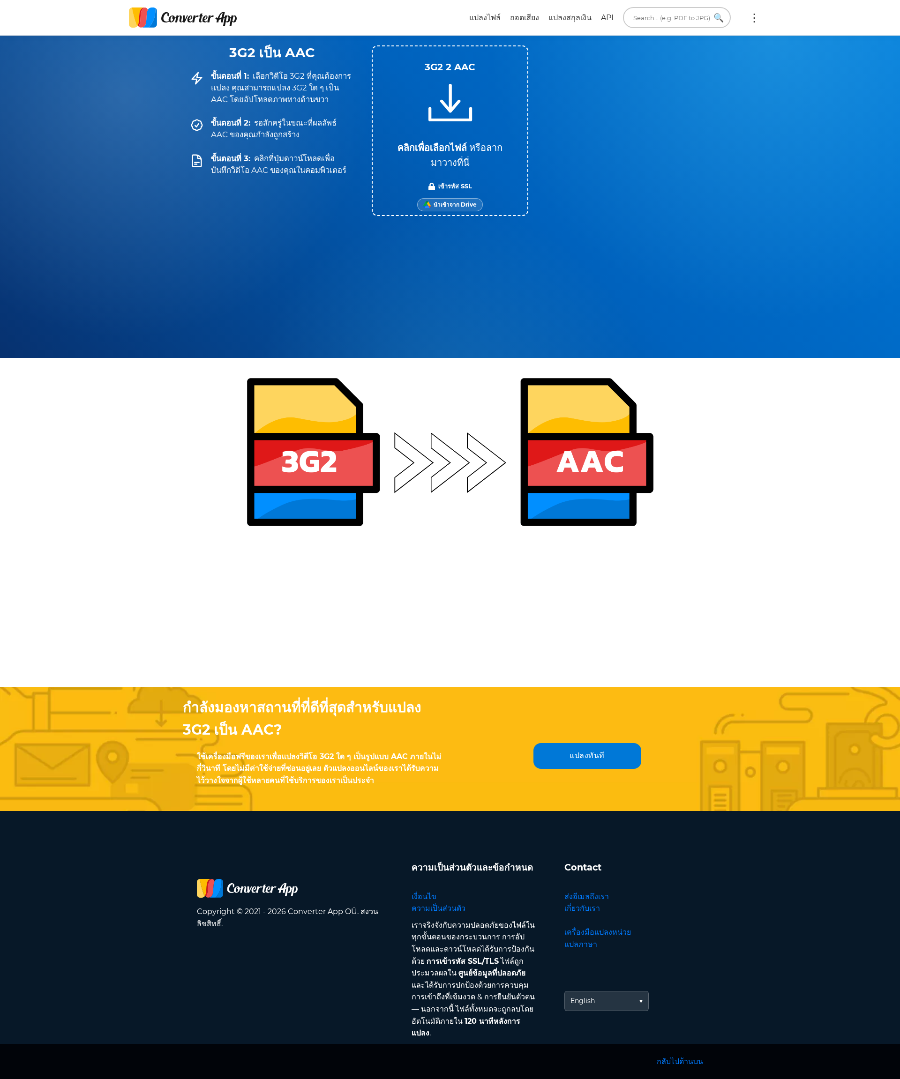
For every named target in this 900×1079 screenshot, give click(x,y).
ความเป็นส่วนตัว (438, 908)
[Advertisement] (450, 611)
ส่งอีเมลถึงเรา (586, 896)
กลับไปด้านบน (680, 1061)
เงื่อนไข (424, 896)
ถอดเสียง (524, 17)
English (582, 1001)
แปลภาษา (580, 944)
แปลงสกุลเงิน (570, 17)
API (607, 17)
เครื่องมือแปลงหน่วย (597, 932)
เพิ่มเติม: (754, 17)
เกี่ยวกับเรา (582, 908)
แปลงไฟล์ (485, 17)
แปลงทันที (587, 755)
